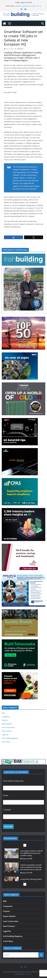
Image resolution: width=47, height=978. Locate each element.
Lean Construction (8, 727)
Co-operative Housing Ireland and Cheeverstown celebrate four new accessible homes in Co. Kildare (31, 873)
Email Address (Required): (13, 781)
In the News (6, 742)
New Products (7, 731)
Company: (7, 809)
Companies (6, 717)
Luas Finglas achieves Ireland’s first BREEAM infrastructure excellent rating (27, 6)
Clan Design (28, 974)
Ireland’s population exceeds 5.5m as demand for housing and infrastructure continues (31, 858)
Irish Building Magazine (10, 738)
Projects (5, 720)
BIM (3, 713)
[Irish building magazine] (23, 14)
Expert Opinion (7, 724)
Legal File (5, 735)
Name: (5, 795)
